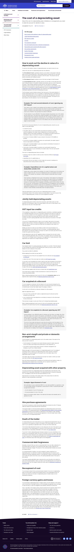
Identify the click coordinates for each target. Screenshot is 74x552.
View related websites (28, 548)
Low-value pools (52, 429)
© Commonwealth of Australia (16, 548)
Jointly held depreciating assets (32, 36)
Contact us (52, 527)
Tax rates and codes (8, 530)
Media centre (6, 525)
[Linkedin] (67, 539)
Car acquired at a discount (30, 42)
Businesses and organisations (38, 10)
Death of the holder (29, 51)
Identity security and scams (56, 530)
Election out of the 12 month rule (43, 508)
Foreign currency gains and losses (32, 57)
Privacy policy (19, 538)
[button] (40, 26)
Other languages (30, 532)
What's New (53, 1)
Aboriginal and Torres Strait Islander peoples (36, 527)
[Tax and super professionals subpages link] (18, 25)
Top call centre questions (55, 525)
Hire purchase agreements (30, 49)
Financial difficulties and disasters (57, 532)
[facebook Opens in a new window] (64, 539)
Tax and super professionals (54, 10)
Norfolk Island (30, 530)
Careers (11, 538)
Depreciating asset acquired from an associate (32, 363)
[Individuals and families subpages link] (18, 14)
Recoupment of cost (29, 55)
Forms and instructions (9, 527)
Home (13, 10)
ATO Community (37, 1)
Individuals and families (23, 10)
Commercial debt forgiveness (31, 53)
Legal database (7, 32)
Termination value (48, 327)
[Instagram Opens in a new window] (70, 539)
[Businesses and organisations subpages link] (18, 20)
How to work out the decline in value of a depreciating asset (38, 34)
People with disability (31, 525)
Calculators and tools (8, 532)
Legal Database (45, 1)
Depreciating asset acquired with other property (35, 46)
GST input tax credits (29, 38)
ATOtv (26, 538)
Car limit (26, 40)
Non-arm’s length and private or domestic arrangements (37, 44)
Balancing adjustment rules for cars (46, 276)
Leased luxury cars (53, 269)
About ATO (5, 538)
